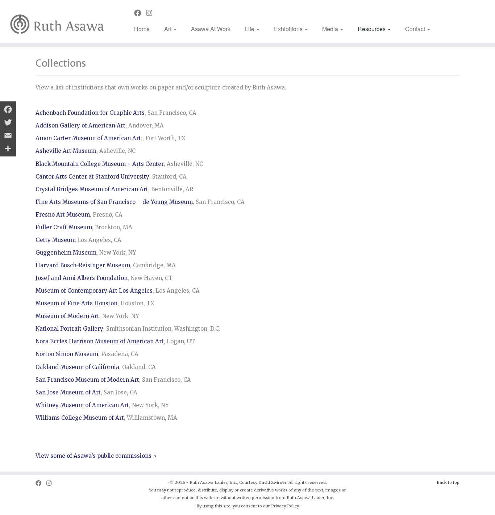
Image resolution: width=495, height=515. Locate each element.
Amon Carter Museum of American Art (88, 138)
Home (142, 29)
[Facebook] (7, 109)
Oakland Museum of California (77, 367)
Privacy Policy (285, 505)
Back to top (448, 482)
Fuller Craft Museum (64, 227)
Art (168, 29)
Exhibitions (289, 29)
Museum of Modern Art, (68, 316)
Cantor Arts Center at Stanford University (92, 176)
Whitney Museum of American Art (82, 405)
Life (250, 29)
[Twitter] (7, 122)
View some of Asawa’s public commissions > (96, 455)
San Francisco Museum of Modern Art (87, 379)
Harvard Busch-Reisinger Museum (83, 265)
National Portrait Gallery (69, 328)
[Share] (7, 148)
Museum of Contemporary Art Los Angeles (94, 290)
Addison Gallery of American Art (80, 125)
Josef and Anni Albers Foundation (82, 278)
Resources (372, 29)
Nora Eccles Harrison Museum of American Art (100, 341)
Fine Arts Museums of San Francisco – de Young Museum (114, 201)
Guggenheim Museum (66, 252)
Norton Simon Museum (67, 354)
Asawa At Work (210, 29)
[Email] (7, 135)
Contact (416, 29)
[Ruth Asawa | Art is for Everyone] (57, 21)
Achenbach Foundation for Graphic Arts (90, 112)
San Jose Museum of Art (68, 392)
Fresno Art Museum (63, 214)
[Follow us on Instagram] (151, 13)
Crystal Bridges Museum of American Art (92, 189)
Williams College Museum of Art (80, 417)
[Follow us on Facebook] (140, 13)
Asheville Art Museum (66, 150)
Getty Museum (56, 239)
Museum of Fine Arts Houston (76, 303)
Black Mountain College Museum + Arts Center (100, 163)
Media (331, 29)
